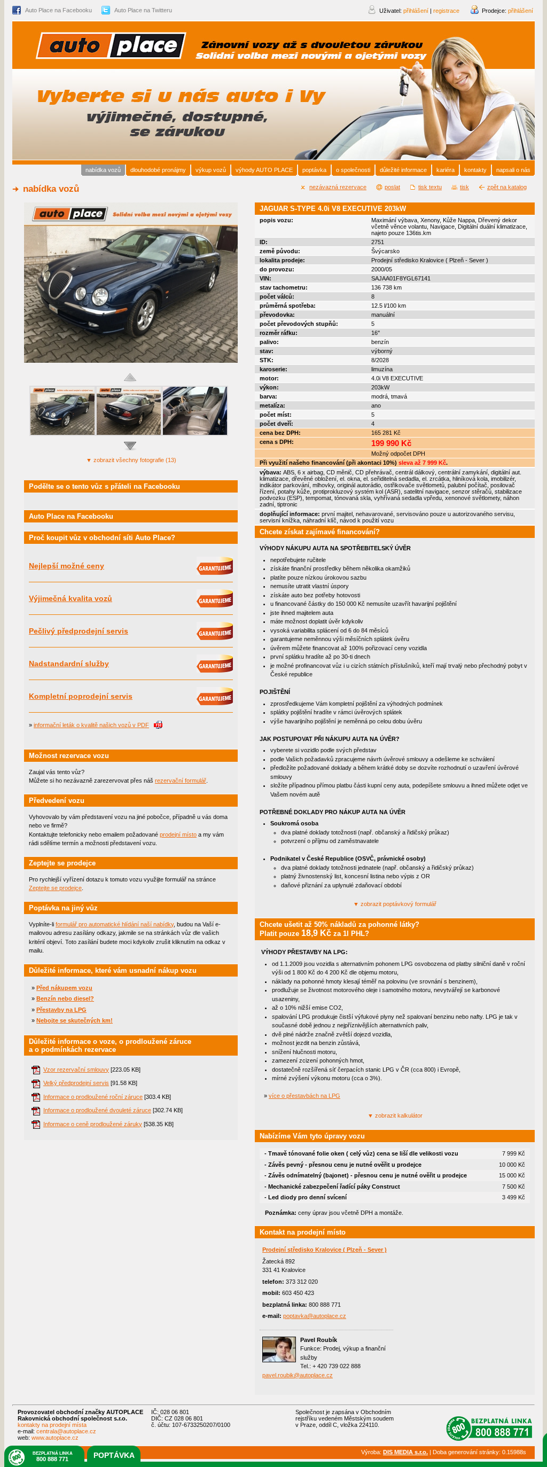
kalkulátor (395, 1115)
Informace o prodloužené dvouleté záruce (97, 1110)
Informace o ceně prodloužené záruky (92, 1124)
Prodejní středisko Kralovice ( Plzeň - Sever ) (324, 1249)
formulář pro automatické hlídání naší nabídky (115, 924)
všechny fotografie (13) (131, 460)
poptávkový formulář (394, 904)
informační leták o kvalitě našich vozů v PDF (91, 725)
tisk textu (430, 187)
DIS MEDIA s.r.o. (405, 1452)
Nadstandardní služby (69, 663)
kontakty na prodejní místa (52, 1425)
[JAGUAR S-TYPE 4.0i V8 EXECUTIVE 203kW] (131, 360)
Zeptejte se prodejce (55, 888)
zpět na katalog (507, 187)
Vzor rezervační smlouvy (76, 1069)
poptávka (114, 1455)
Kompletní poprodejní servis (80, 696)
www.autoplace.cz (55, 1437)
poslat (392, 187)
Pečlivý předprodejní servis (78, 631)
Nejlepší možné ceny (66, 565)
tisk (464, 187)
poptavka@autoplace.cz (314, 1316)
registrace (446, 10)
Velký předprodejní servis (76, 1083)
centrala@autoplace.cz (66, 1431)
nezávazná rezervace (337, 187)
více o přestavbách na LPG (304, 1096)
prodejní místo (178, 834)
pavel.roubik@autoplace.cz (297, 1375)
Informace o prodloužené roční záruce (93, 1097)
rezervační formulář (180, 780)
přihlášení (520, 10)
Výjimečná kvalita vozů (70, 598)
